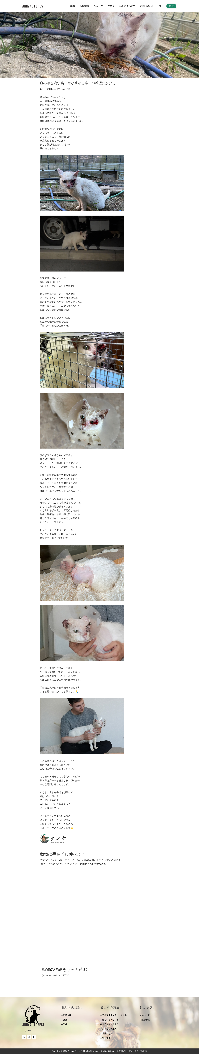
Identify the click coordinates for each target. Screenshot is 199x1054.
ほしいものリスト (110, 1019)
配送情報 (145, 1019)
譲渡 (65, 1019)
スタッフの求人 (109, 1028)
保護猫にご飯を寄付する (92, 864)
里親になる (107, 1033)
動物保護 (67, 1015)
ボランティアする (110, 1024)
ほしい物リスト (140, 908)
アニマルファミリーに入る (114, 1015)
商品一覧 (145, 1015)
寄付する (106, 1038)
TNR (65, 1024)
